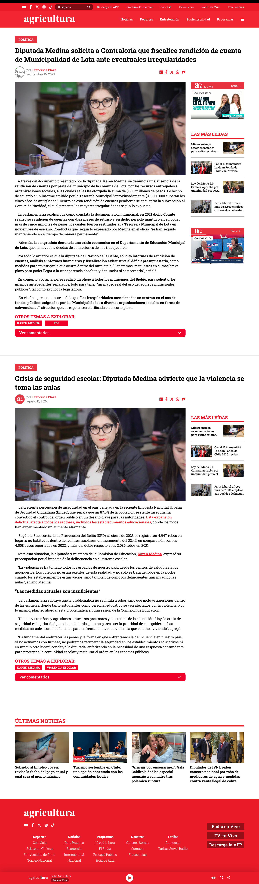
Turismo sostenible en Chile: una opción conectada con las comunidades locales (98, 772)
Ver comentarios (34, 332)
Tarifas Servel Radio (173, 848)
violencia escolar (61, 667)
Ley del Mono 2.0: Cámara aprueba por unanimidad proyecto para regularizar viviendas (205, 187)
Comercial (172, 842)
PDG (56, 323)
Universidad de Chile (39, 854)
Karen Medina (28, 323)
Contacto (137, 848)
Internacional (74, 854)
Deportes (146, 19)
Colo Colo (40, 842)
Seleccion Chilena (39, 848)
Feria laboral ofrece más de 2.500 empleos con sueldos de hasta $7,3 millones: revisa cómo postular (228, 206)
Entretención (169, 19)
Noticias (127, 19)
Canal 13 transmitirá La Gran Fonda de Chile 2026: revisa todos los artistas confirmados (228, 167)
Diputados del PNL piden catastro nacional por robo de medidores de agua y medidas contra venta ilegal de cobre (215, 774)
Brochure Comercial (139, 7)
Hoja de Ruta (105, 860)
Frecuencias (236, 7)
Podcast (165, 7)
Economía (74, 848)
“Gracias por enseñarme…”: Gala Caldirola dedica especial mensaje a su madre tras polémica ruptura (158, 774)
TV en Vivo (186, 7)
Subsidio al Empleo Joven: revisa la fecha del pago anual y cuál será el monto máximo (41, 772)
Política (25, 39)
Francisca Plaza (44, 70)
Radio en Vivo (210, 7)
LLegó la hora (105, 842)
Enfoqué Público (105, 854)
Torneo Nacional (39, 860)
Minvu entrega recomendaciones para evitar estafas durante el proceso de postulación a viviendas (205, 148)
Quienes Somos (137, 842)
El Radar (105, 848)
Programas (225, 19)
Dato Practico (74, 842)
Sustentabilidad (198, 19)
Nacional (74, 860)
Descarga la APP (108, 7)
